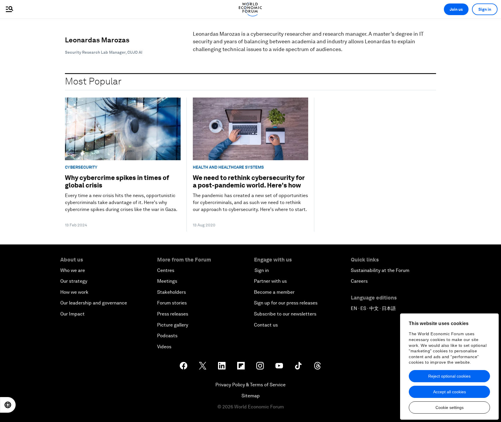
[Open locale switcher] (7, 404)
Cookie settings (449, 407)
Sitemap (251, 395)
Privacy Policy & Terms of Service (250, 384)
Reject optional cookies (449, 376)
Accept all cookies (449, 391)
